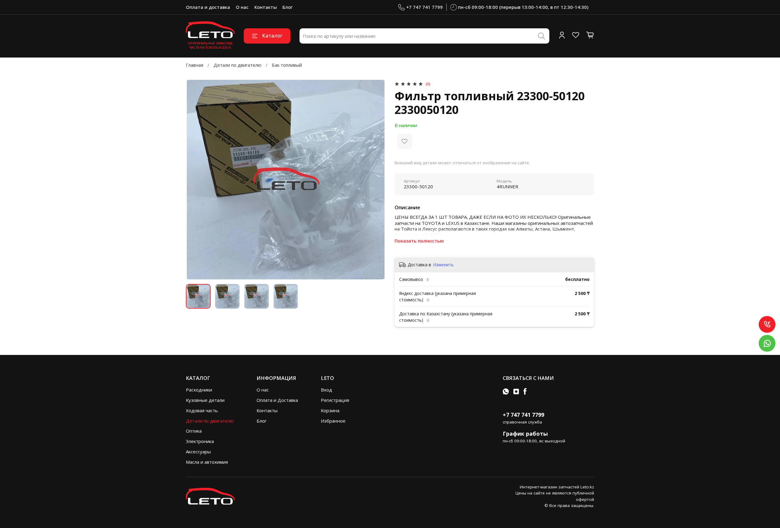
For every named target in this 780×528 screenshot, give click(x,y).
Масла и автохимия (207, 462)
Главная (194, 65)
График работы (525, 433)
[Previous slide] (195, 179)
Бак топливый (287, 65)
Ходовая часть (202, 410)
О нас (242, 7)
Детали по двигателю (237, 65)
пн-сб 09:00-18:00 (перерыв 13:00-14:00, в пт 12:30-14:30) (523, 7)
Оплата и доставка (208, 7)
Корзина (330, 410)
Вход (326, 390)
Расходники (199, 390)
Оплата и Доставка (277, 400)
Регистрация (335, 400)
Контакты (265, 7)
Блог (287, 7)
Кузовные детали (205, 400)
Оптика (194, 431)
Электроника (200, 441)
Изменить (443, 265)
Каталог (272, 35)
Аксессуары (198, 451)
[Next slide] (376, 179)
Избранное (333, 421)
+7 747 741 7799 (424, 7)
